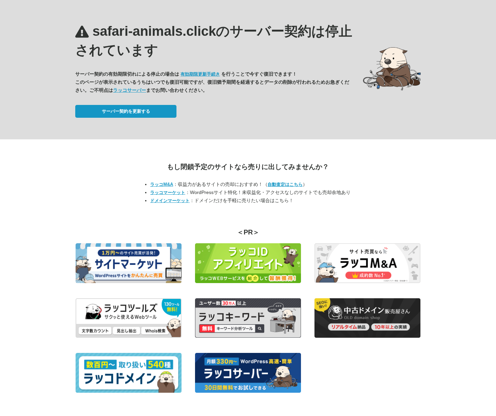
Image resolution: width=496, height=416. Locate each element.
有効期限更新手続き (200, 74)
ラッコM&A (161, 184)
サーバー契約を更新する (126, 111)
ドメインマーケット (170, 200)
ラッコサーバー (129, 90)
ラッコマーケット (167, 192)
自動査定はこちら (285, 184)
